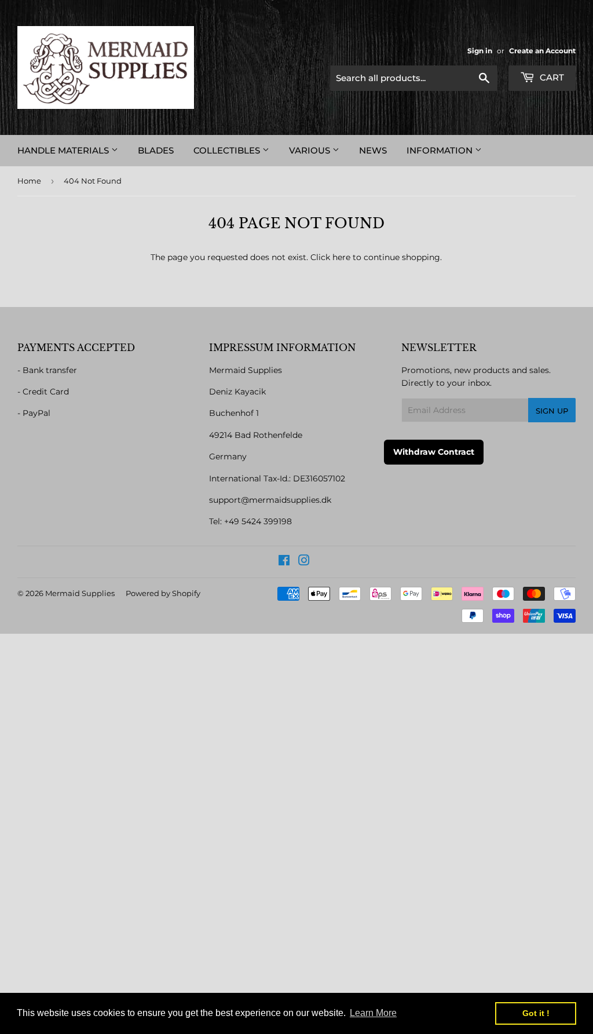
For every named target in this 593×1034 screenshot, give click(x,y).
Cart (550, 77)
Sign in (479, 50)
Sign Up (552, 410)
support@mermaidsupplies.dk (270, 500)
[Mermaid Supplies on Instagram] (304, 562)
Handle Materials (64, 150)
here (341, 257)
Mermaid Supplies (80, 593)
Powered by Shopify (163, 593)
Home (29, 180)
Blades (156, 150)
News (373, 150)
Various (310, 150)
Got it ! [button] (536, 1013)
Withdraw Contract (433, 452)
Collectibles (227, 150)
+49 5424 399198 (258, 521)
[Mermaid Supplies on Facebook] (284, 562)
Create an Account (542, 50)
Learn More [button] (373, 1013)
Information (441, 150)
